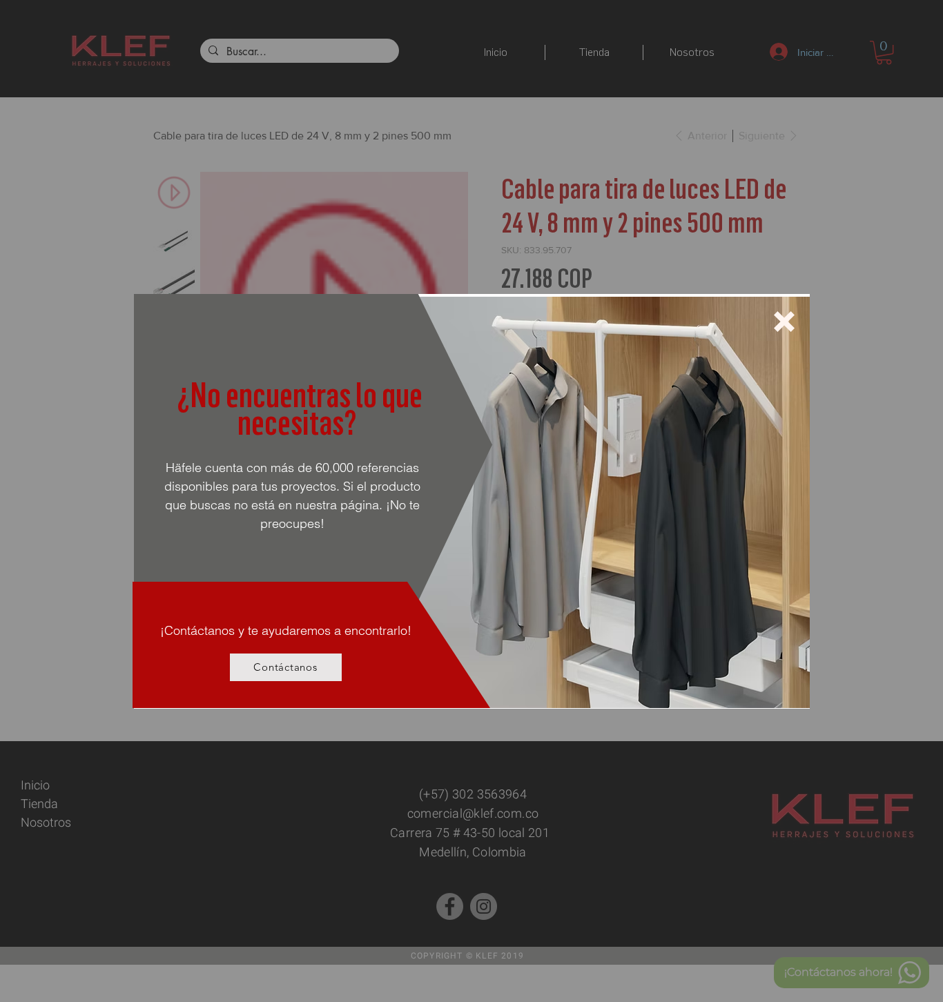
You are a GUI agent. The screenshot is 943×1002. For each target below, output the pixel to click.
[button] (784, 321)
